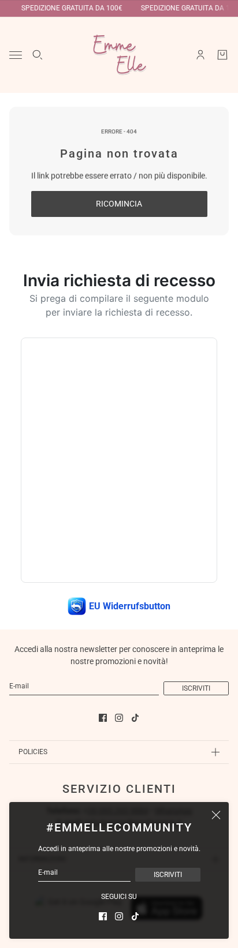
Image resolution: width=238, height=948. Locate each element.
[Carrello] (222, 54)
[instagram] (119, 916)
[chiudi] (216, 814)
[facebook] (102, 916)
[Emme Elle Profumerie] (119, 55)
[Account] (200, 54)
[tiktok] (135, 916)
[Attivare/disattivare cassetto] (15, 55)
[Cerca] (37, 54)
